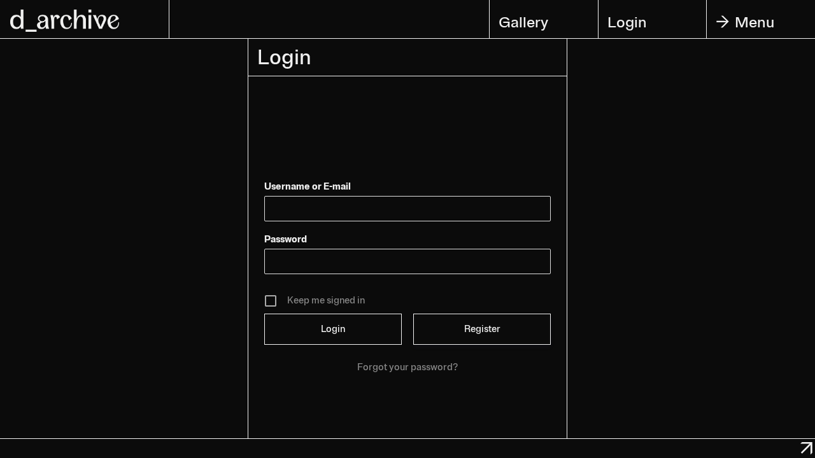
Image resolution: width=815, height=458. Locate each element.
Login (627, 22)
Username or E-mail (307, 187)
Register (482, 329)
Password (285, 239)
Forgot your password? (407, 367)
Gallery (523, 22)
